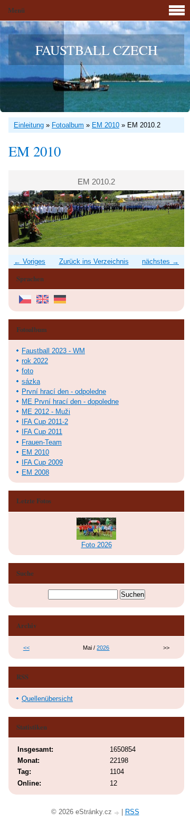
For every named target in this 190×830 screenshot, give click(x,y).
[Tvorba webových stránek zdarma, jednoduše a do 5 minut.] (117, 812)
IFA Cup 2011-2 (45, 422)
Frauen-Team (42, 442)
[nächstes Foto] (167, 218)
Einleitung (29, 125)
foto (27, 371)
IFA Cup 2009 (42, 462)
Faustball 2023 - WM (53, 351)
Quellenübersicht (47, 699)
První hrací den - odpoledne (64, 391)
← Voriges (29, 261)
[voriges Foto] (25, 218)
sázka (31, 381)
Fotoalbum (68, 125)
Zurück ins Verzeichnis (94, 261)
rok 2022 (35, 361)
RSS (132, 812)
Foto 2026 (96, 545)
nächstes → (160, 261)
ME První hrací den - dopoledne (70, 401)
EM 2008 (35, 472)
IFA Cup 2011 (42, 432)
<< (26, 647)
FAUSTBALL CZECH (96, 50)
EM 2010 (105, 125)
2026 (103, 647)
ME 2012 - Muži (46, 412)
